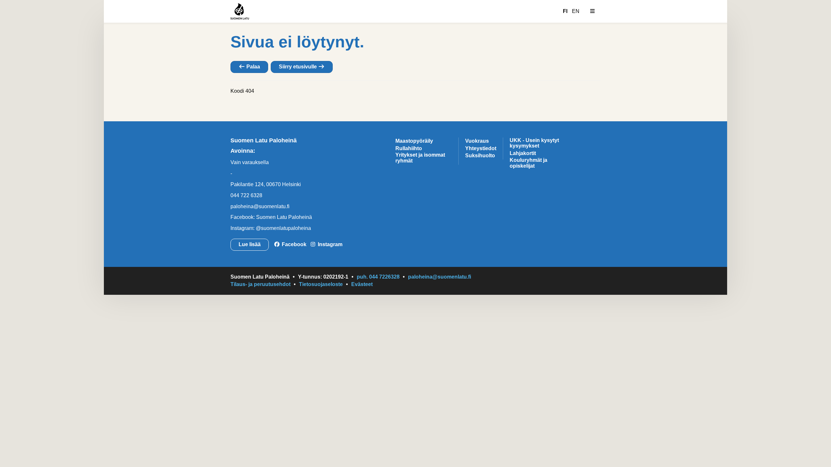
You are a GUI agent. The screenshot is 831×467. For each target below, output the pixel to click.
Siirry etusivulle (298, 66)
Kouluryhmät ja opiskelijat (528, 163)
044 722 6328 (246, 195)
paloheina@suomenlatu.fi (260, 206)
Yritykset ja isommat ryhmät (420, 157)
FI (565, 11)
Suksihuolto (480, 155)
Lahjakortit (523, 153)
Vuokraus (477, 141)
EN (575, 11)
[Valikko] (592, 11)
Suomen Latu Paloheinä (263, 140)
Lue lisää (250, 244)
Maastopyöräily (414, 141)
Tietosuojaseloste (321, 284)
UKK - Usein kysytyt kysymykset (534, 143)
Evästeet (362, 284)
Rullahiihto (408, 148)
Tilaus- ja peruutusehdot (260, 284)
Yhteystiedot (480, 148)
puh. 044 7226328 (378, 277)
